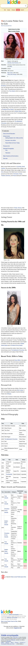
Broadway (3, 85)
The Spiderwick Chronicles (17, 350)
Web (5, 10)
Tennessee (16, 174)
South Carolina (15, 62)
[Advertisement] (14, 15)
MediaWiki (9, 641)
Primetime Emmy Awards (6, 510)
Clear (23, 6)
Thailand (3, 175)
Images (8, 10)
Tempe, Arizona (18, 207)
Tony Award (12, 91)
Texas (20, 174)
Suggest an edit (17, 628)
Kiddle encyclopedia (14, 614)
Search (25, 5)
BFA (11, 66)
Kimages (13, 10)
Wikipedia (13, 640)
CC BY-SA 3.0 (16, 637)
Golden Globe (18, 111)
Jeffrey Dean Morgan (12, 74)
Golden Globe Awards (6, 522)
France (14, 175)
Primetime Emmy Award (8, 109)
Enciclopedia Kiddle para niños (7, 644)
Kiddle (2, 642)
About (12, 642)
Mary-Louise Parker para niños (18, 577)
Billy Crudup (10, 72)
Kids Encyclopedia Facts (6, 25)
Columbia (9, 62)
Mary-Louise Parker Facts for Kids (9, 621)
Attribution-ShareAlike (12, 617)
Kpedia (18, 10)
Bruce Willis (17, 360)
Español (22, 10)
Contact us (22, 642)
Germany (8, 175)
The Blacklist (9, 474)
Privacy (16, 642)
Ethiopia (9, 394)
